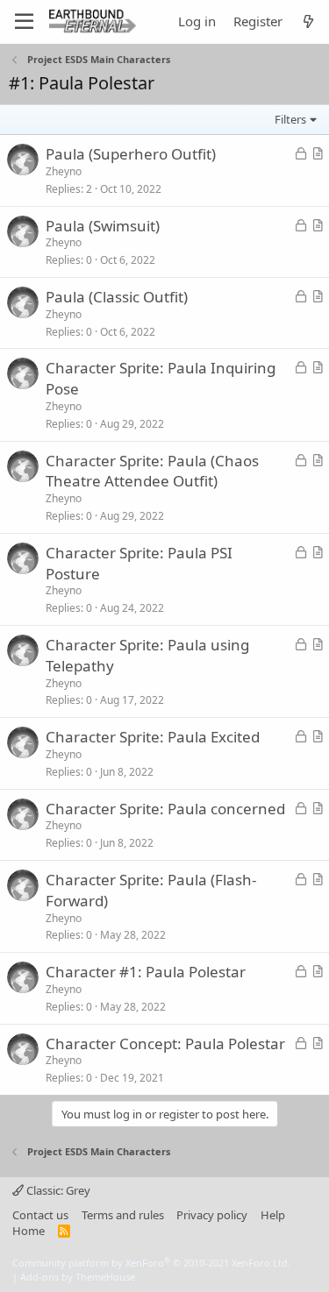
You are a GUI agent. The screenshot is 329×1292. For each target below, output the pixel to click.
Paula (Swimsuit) (103, 226)
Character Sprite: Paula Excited (153, 737)
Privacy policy (211, 1215)
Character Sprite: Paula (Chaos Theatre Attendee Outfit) (152, 471)
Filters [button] (290, 119)
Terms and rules (123, 1215)
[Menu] (24, 22)
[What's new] (308, 21)
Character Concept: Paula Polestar (165, 1043)
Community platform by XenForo (151, 1262)
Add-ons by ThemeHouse (77, 1276)
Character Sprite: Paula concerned (165, 809)
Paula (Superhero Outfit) (131, 154)
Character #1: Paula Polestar (146, 972)
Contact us (40, 1215)
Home (28, 1231)
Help (273, 1215)
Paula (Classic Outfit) (117, 297)
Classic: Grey (57, 1190)
